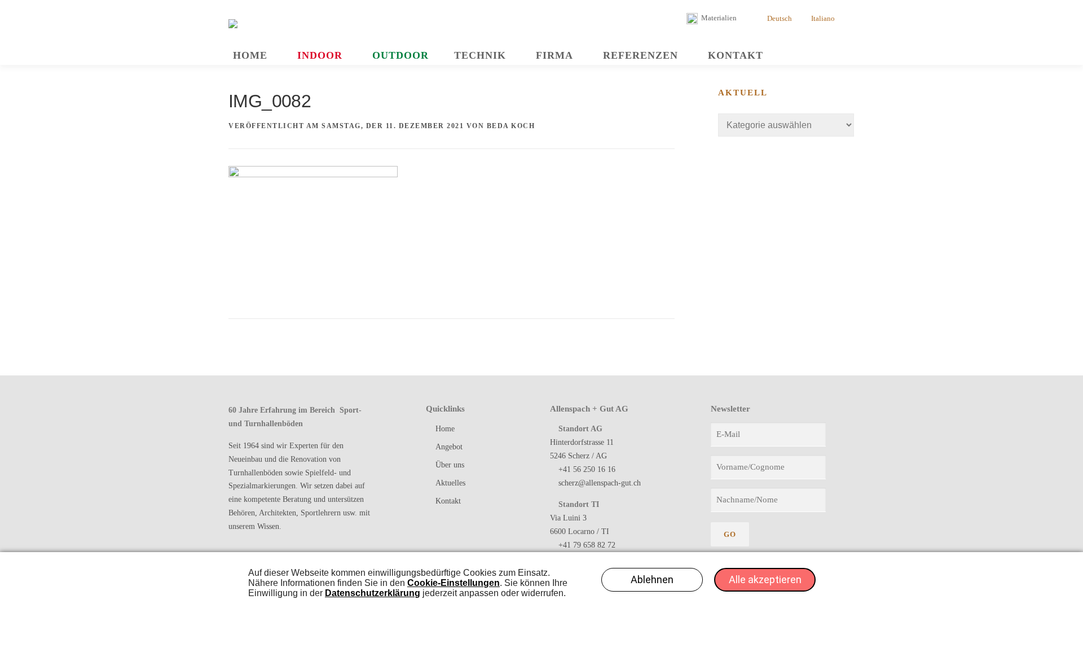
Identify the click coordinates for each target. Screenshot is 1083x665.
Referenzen (640, 55)
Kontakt (735, 55)
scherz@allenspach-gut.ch (599, 483)
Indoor (319, 55)
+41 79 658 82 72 (586, 545)
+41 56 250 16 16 (586, 469)
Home (250, 55)
